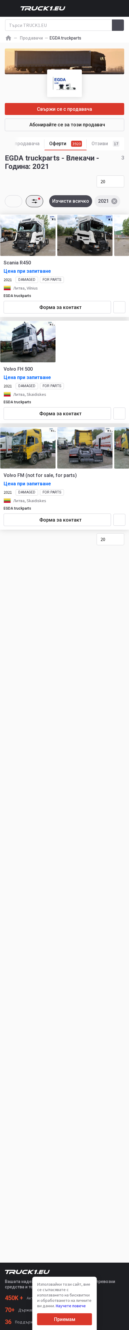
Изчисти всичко (70, 201)
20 (102, 181)
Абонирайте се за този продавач (67, 125)
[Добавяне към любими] (119, 307)
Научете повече (71, 1305)
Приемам (64, 1319)
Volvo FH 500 (18, 369)
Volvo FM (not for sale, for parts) (40, 475)
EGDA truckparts (17, 296)
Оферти (65, 143)
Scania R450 (17, 263)
